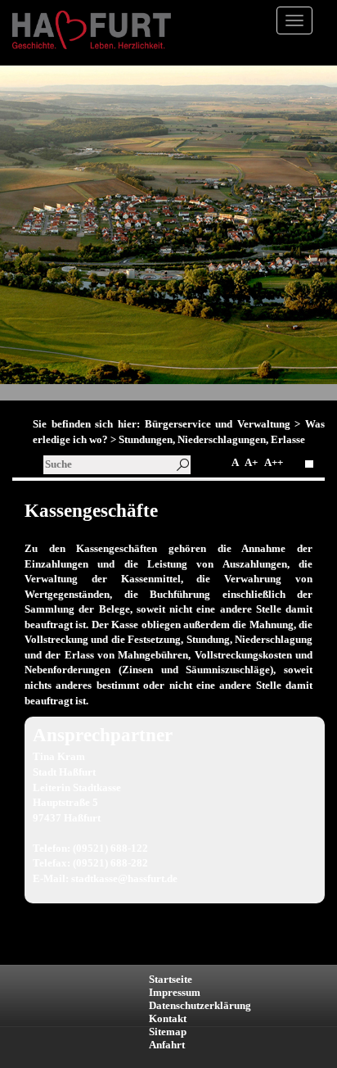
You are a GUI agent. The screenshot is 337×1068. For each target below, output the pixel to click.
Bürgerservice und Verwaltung (217, 424)
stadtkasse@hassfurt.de (124, 878)
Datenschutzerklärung (200, 1005)
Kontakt (167, 1018)
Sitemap (167, 1031)
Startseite (170, 979)
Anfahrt (167, 1045)
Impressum (174, 992)
